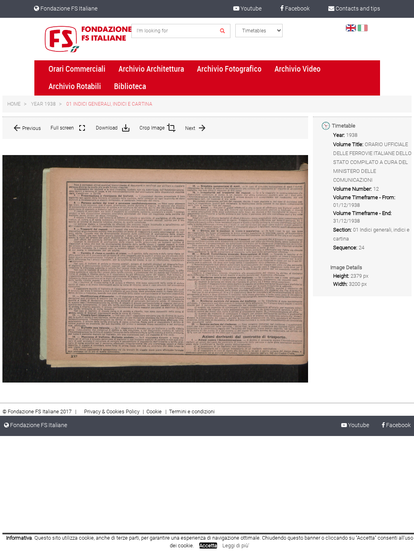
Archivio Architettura (151, 69)
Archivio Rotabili (75, 86)
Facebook (297, 8)
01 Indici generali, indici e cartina (109, 104)
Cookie (154, 411)
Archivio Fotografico (229, 69)
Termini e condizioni (192, 411)
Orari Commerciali (77, 69)
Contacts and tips (357, 8)
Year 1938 (43, 104)
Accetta (208, 545)
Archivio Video (298, 69)
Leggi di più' (235, 545)
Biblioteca (130, 86)
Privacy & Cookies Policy (111, 411)
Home (14, 104)
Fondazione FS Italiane (68, 8)
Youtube (250, 8)
